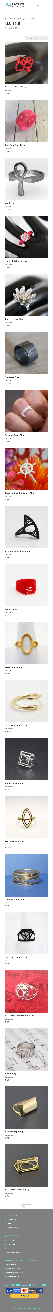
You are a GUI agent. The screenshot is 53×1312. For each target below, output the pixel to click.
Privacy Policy (12, 1228)
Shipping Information (15, 1273)
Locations (11, 1248)
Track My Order (13, 1269)
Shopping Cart (13, 1276)
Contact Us (11, 1220)
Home (7, 19)
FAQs (9, 1224)
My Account (11, 1265)
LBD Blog (11, 1244)
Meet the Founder (14, 1240)
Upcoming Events (14, 1252)
